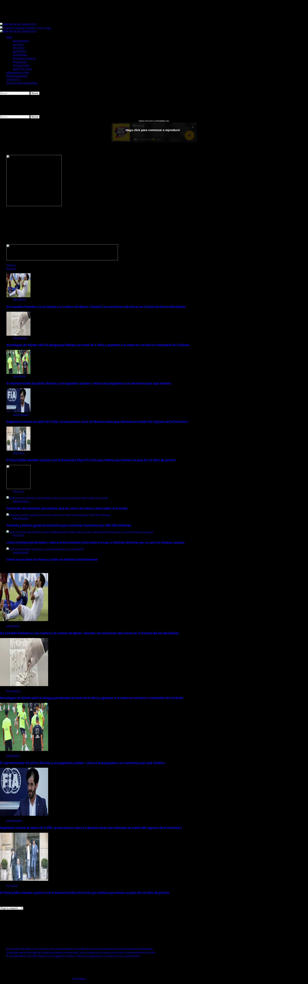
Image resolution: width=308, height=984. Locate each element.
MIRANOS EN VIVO (17, 73)
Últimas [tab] (11, 265)
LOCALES (18, 44)
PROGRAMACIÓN (16, 76)
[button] (1, 89)
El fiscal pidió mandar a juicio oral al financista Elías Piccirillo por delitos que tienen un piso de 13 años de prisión (90, 460)
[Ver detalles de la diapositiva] (34, 205)
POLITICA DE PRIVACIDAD (21, 83)
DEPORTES (19, 51)
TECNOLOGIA (21, 66)
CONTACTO (13, 80)
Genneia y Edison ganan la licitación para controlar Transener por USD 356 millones (68, 525)
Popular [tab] (11, 269)
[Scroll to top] (1, 982)
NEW (9, 37)
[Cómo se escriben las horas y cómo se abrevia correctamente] (45, 549)
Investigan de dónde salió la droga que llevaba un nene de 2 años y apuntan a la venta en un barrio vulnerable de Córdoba (97, 345)
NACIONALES (21, 41)
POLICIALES (20, 62)
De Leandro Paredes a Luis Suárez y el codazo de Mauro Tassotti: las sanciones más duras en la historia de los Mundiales (95, 307)
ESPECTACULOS (22, 69)
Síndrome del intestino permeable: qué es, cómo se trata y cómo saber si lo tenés (66, 508)
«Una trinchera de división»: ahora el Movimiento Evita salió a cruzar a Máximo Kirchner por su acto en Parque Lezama (95, 542)
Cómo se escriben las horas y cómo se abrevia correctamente (51, 559)
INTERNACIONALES (24, 59)
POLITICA (18, 48)
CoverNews (79, 978)
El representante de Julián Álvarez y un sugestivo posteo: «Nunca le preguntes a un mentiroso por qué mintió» (88, 383)
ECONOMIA (20, 55)
